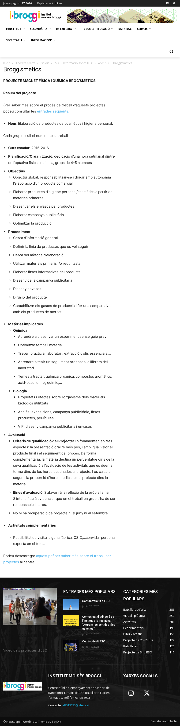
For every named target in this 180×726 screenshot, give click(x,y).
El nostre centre (25, 63)
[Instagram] (167, 3)
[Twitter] (174, 3)
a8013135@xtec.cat (75, 705)
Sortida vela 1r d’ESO (96, 601)
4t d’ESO (103, 63)
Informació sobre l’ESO (78, 63)
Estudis (44, 63)
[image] (30, 606)
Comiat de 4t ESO (93, 641)
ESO (56, 63)
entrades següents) (53, 111)
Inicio (6, 63)
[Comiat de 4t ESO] (71, 645)
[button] (171, 51)
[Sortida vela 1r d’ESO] (71, 604)
